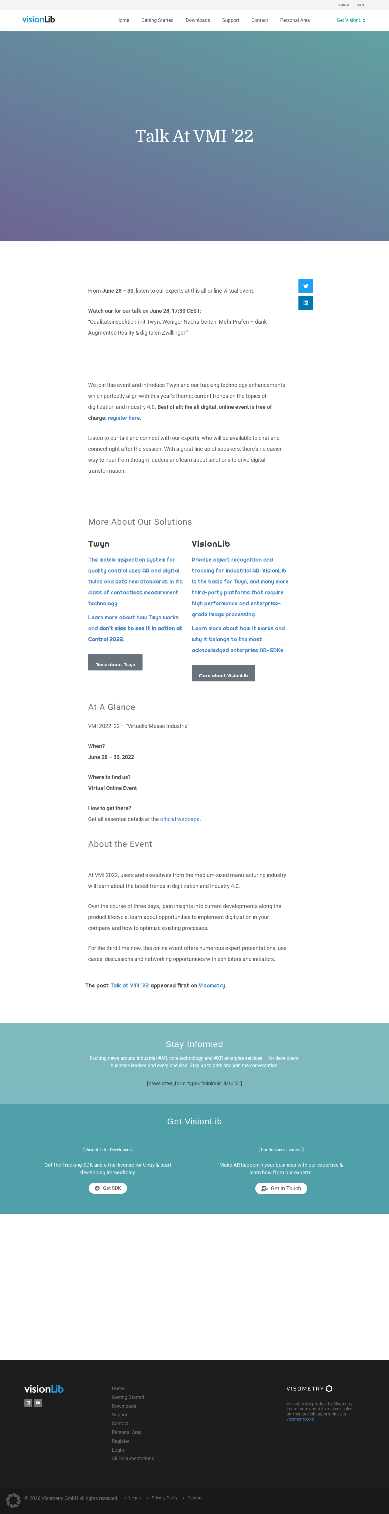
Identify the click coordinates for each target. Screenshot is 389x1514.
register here (124, 418)
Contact (259, 20)
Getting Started (157, 20)
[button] (305, 286)
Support (230, 20)
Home (122, 20)
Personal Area (295, 20)
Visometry (212, 985)
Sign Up (344, 4)
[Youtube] (38, 1403)
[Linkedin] (28, 1403)
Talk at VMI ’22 (129, 985)
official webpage (180, 819)
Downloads (198, 20)
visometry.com (300, 1419)
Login (360, 4)
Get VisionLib (351, 20)
